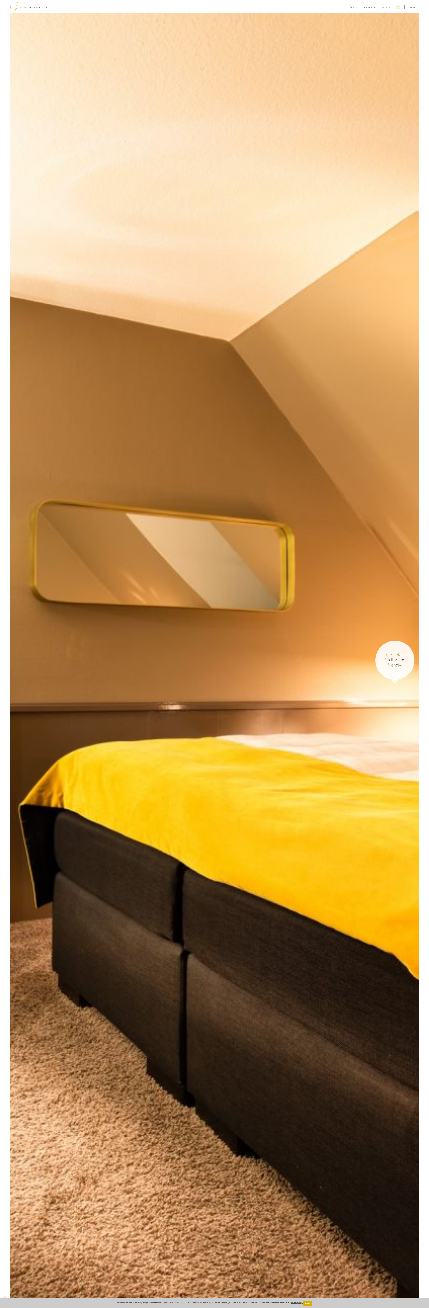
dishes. (352, 7)
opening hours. (369, 7)
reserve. (386, 7)
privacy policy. (297, 1303)
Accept (307, 1303)
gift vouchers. (398, 7)
